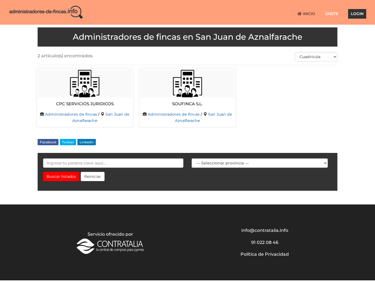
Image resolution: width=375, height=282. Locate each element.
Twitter (68, 142)
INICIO (308, 14)
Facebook (48, 142)
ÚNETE (331, 14)
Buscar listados (61, 176)
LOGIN (357, 14)
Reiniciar (92, 176)
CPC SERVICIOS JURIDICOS (85, 103)
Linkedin (87, 142)
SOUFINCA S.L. (187, 103)
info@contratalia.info (264, 230)
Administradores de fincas (71, 114)
